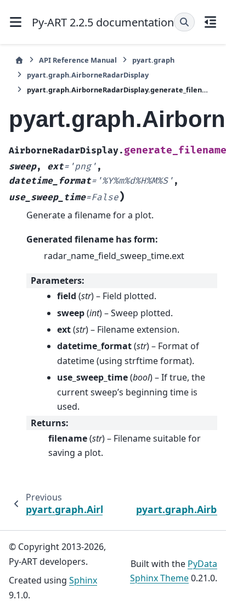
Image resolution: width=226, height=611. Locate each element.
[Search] (184, 22)
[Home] (19, 60)
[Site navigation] (16, 22)
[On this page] (211, 22)
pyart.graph (153, 60)
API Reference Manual (78, 60)
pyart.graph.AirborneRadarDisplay (88, 75)
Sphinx (83, 580)
